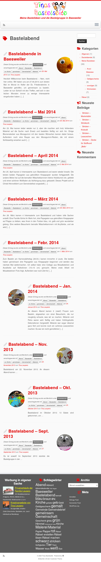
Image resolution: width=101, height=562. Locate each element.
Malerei (42, 526)
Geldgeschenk (43, 506)
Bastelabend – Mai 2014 (32, 112)
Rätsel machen (51, 537)
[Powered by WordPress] (63, 555)
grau (49, 520)
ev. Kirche (8, 71)
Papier (39, 531)
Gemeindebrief (56, 509)
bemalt (58, 495)
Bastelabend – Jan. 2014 (49, 288)
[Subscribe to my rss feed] (5, 25)
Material (35, 71)
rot (53, 530)
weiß (54, 548)
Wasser (40, 548)
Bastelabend (38, 68)
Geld (61, 502)
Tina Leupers (15, 74)
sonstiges (90, 85)
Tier (49, 544)
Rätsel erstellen (45, 534)
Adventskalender (43, 488)
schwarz (42, 540)
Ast (51, 488)
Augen (55, 488)
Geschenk (41, 520)
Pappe (46, 531)
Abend (21, 68)
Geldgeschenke (93, 78)
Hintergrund (48, 524)
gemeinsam (16, 71)
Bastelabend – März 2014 (33, 199)
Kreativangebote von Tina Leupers (21, 504)
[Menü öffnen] (97, 25)
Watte (47, 548)
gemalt (57, 505)
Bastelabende (38, 65)
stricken (55, 541)
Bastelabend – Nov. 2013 (25, 346)
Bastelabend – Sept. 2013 (26, 433)
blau (39, 498)
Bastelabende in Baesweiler (22, 56)
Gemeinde (42, 509)
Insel (54, 524)
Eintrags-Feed (74, 500)
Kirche (60, 524)
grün (56, 520)
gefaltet (49, 502)
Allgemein (85, 54)
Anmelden (72, 497)
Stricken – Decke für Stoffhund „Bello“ (88, 143)
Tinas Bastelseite (47, 556)
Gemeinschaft (26, 71)
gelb (55, 502)
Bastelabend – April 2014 (33, 155)
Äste (60, 548)
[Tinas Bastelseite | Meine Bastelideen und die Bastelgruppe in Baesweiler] (50, 8)
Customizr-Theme (56, 559)
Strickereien (91, 89)
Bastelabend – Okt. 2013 (49, 390)
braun (47, 498)
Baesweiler (28, 68)
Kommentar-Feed (75, 503)
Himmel (40, 524)
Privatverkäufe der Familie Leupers (24, 489)
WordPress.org (74, 506)
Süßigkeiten (41, 544)
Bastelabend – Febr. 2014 (33, 242)
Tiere (54, 544)
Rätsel (84, 97)
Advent (50, 485)
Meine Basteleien (88, 60)
